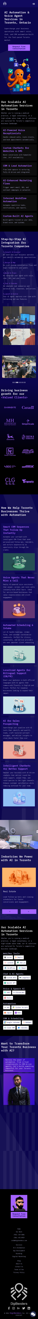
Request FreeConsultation (19, 1215)
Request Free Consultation (19, 47)
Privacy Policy (19, 1272)
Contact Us (19, 1267)
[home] (5, 3)
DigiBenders (15, 1313)
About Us (19, 1264)
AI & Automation (19, 1248)
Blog (19, 1261)
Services (19, 1245)
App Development (19, 1251)
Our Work (19, 1232)
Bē (18, 1308)
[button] (34, 3)
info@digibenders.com (19, 1240)
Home (19, 1229)
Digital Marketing (19, 1256)
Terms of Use (19, 1269)
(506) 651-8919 (19, 1237)
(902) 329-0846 (19, 1235)
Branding (19, 1253)
